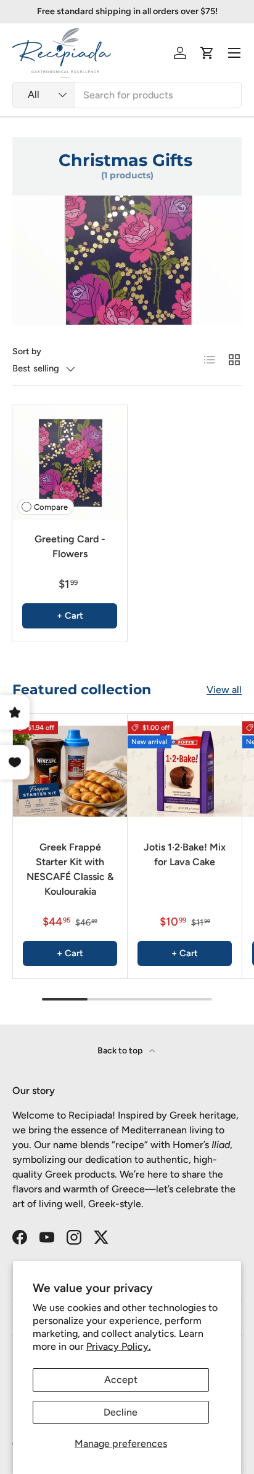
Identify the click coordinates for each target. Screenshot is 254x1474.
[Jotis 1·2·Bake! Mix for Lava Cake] (185, 771)
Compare (51, 507)
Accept (120, 1379)
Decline (120, 1412)
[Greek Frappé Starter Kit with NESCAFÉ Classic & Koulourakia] (70, 771)
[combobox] (127, 95)
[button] (207, 52)
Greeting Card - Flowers (70, 546)
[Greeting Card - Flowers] (69, 462)
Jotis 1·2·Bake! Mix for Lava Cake (185, 854)
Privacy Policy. (118, 1346)
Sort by (26, 351)
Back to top (120, 1050)
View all (224, 689)
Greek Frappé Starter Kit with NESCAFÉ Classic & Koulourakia (70, 869)
